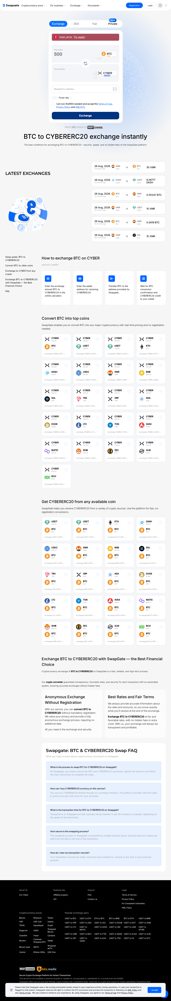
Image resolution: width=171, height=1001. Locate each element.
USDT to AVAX (100, 927)
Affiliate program (60, 895)
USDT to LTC (70, 927)
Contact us (92, 899)
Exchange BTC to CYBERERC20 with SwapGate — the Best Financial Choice (21, 282)
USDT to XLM (145, 934)
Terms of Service (129, 895)
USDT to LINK (130, 927)
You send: (58, 50)
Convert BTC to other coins (19, 265)
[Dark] (166, 5)
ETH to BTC (99, 918)
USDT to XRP (70, 923)
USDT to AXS (100, 938)
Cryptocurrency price (32, 5)
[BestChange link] (95, 128)
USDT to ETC (144, 938)
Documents (93, 5)
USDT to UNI (114, 927)
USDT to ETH (85, 918)
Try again (79, 37)
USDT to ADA (86, 923)
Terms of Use (105, 103)
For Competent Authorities (133, 903)
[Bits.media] (46, 969)
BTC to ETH (129, 918)
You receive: (59, 69)
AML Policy (127, 908)
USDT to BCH (85, 934)
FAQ (7, 291)
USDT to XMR (71, 934)
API (55, 899)
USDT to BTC (70, 918)
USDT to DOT (130, 923)
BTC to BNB (114, 918)
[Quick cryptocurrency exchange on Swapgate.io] (10, 5)
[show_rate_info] (71, 98)
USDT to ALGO (130, 934)
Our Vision (23, 895)
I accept (154, 990)
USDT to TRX (115, 938)
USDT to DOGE (115, 923)
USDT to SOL (100, 923)
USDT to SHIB (145, 923)
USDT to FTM (100, 934)
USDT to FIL (129, 938)
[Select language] (160, 5)
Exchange (75, 5)
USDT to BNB (144, 918)
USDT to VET (70, 938)
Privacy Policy (63, 107)
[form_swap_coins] (85, 63)
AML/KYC (80, 107)
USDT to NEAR (115, 934)
